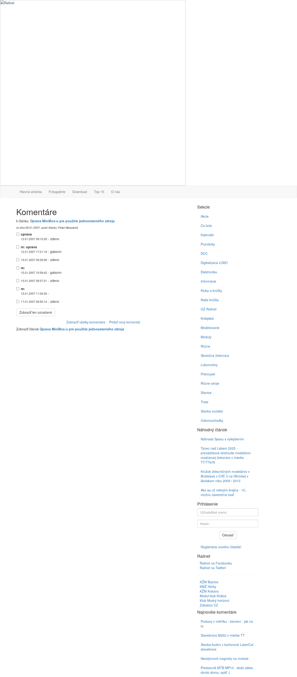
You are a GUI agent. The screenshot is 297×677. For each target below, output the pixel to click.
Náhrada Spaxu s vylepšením (222, 439)
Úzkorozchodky (212, 420)
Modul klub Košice (213, 595)
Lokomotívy (209, 364)
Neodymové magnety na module (225, 658)
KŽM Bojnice (209, 582)
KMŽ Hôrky (208, 586)
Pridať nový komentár (124, 322)
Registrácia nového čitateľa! (221, 547)
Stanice (206, 392)
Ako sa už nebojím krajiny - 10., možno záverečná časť (224, 492)
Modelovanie (210, 327)
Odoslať (227, 535)
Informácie (208, 281)
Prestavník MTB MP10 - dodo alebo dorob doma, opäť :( (227, 670)
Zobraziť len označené (35, 312)
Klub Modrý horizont (214, 600)
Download (79, 191)
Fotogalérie (57, 191)
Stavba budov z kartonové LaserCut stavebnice (227, 646)
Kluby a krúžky (211, 290)
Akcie (205, 216)
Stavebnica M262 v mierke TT (223, 635)
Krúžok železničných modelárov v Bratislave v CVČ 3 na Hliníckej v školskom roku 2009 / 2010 (225, 476)
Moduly (206, 337)
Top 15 (99, 191)
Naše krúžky (210, 299)
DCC (204, 253)
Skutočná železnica (215, 355)
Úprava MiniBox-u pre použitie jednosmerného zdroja (72, 221)
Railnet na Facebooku (216, 563)
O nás (115, 191)
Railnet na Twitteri (213, 567)
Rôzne (205, 346)
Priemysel (208, 374)
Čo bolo (206, 225)
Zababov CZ (209, 605)
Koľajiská (207, 318)
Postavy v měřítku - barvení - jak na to (227, 623)
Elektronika (209, 272)
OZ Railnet (208, 309)
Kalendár (207, 234)
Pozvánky (208, 244)
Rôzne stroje (210, 383)
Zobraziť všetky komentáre (85, 322)
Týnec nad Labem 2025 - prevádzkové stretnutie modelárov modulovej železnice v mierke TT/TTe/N (226, 455)
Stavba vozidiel (212, 411)
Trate (204, 402)
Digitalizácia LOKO (214, 262)
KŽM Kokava (209, 591)
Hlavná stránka (31, 191)
